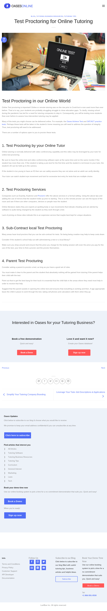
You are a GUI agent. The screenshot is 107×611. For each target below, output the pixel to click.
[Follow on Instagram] (38, 562)
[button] (103, 6)
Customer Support (9, 571)
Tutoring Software (15, 453)
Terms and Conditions (11, 564)
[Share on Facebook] (44, 381)
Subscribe (66, 579)
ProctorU (41, 196)
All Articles (12, 449)
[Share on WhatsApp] (38, 381)
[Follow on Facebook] (32, 562)
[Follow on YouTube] (44, 568)
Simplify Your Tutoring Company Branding (26, 394)
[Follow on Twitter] (44, 562)
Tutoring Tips (70, 16)
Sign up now (79, 352)
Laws (10, 477)
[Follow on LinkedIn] (38, 568)
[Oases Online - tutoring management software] (18, 6)
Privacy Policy (7, 567)
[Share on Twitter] (50, 381)
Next (103, 368)
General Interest (15, 469)
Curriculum (12, 465)
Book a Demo (27, 352)
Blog (33, 16)
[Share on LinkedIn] (68, 381)
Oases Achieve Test (75, 121)
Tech (10, 481)
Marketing (12, 473)
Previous (5, 368)
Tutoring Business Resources (49, 16)
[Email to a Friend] (56, 381)
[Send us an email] (32, 568)
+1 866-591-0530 (89, 595)
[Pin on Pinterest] (62, 381)
